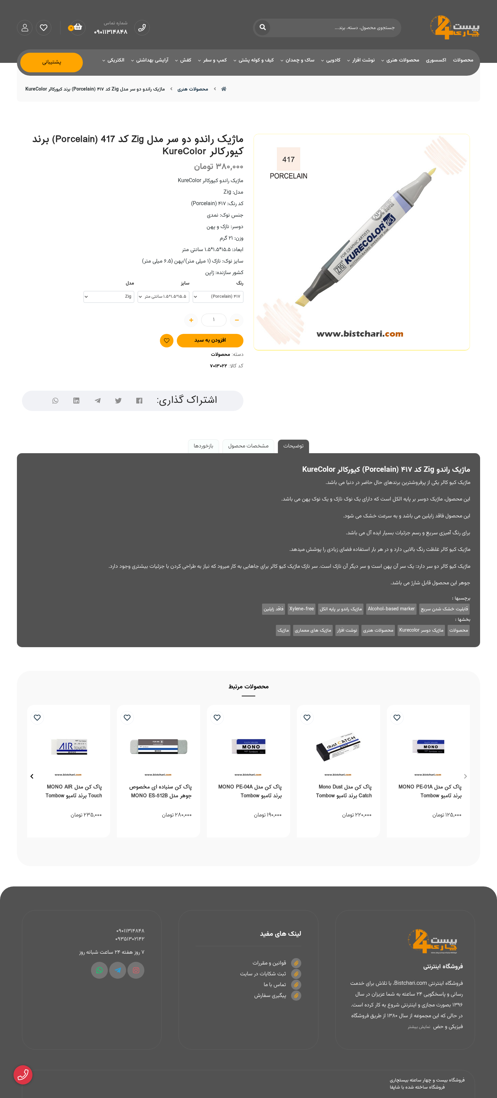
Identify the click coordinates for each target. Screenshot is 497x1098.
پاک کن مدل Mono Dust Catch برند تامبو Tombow (344, 791)
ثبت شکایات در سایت (263, 974)
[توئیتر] (118, 401)
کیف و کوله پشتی (256, 60)
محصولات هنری (402, 60)
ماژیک (283, 630)
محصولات (463, 60)
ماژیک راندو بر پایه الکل (341, 609)
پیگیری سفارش (270, 996)
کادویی (333, 60)
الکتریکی (116, 60)
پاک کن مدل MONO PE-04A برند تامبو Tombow (250, 791)
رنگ (239, 283)
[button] (465, 776)
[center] (262, 27)
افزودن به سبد (210, 340)
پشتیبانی (51, 62)
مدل (130, 283)
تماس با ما (275, 985)
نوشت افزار (363, 60)
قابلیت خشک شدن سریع (444, 609)
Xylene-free (301, 609)
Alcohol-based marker (391, 609)
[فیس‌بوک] (139, 401)
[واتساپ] (55, 401)
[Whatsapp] (99, 970)
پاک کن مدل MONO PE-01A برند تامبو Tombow (430, 791)
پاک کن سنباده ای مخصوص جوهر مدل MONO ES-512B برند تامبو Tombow (160, 792)
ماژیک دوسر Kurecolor (421, 630)
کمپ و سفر (215, 60)
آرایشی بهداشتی (152, 60)
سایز (185, 283)
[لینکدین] (76, 401)
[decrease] (236, 320)
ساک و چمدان (300, 60)
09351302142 (129, 939)
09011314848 (130, 931)
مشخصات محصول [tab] (248, 446)
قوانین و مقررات (269, 963)
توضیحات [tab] (293, 446)
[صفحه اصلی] (224, 89)
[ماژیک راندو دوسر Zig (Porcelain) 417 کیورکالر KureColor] (405, 941)
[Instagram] (135, 970)
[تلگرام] (97, 401)
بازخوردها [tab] (203, 446)
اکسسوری (436, 60)
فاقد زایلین (273, 609)
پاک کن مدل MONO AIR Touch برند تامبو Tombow (74, 791)
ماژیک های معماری (313, 630)
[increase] (191, 320)
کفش (185, 60)
